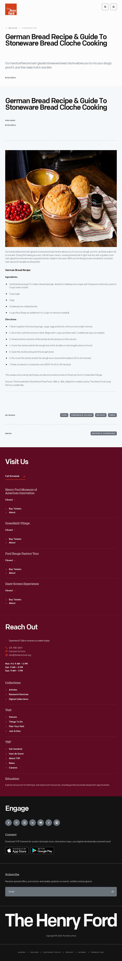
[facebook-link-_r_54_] (8, 822)
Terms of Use (97, 952)
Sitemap (82, 952)
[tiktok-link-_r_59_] (48, 822)
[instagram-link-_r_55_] (16, 822)
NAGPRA (21, 952)
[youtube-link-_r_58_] (40, 822)
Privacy (69, 952)
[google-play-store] (42, 850)
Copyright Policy (52, 952)
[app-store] (16, 850)
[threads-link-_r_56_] (24, 822)
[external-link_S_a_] (61, 648)
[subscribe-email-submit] (112, 891)
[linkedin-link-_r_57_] (32, 822)
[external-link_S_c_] (61, 655)
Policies (34, 952)
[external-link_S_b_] (61, 651)
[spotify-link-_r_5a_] (56, 822)
